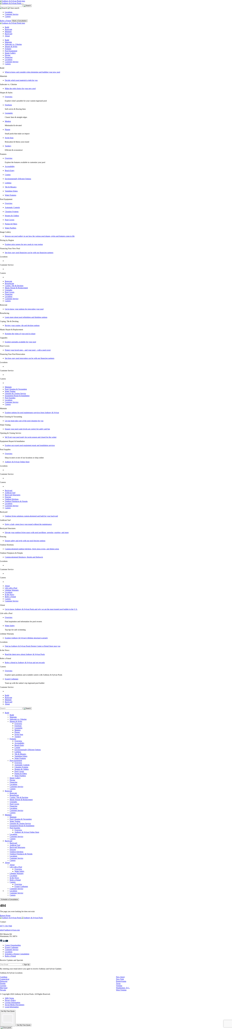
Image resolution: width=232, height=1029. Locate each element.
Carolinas (3, 977)
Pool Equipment (11, 51)
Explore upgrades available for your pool (20, 342)
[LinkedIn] (4, 941)
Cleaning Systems (11, 212)
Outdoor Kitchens (11, 499)
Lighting (8, 183)
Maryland (3, 988)
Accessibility (10, 166)
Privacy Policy (10, 1000)
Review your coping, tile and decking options (22, 325)
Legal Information (12, 1007)
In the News (9, 594)
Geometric (9, 113)
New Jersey (120, 977)
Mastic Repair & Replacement (16, 288)
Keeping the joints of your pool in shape (20, 334)
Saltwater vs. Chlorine (13, 44)
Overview (8, 97)
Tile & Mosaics (10, 187)
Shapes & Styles (11, 46)
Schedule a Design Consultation (17, 954)
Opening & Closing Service (15, 393)
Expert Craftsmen (11, 679)
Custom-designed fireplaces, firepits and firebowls (24, 557)
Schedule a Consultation (9, 899)
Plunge (7, 129)
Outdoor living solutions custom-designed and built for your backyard (31, 516)
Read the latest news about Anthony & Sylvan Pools (25, 654)
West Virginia (121, 990)
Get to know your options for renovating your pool (24, 309)
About (7, 36)
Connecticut (4, 979)
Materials (8, 42)
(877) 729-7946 (6, 926)
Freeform (8, 105)
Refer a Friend (5, 21)
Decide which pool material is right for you (21, 80)
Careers (8, 16)
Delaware (3, 981)
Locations (8, 12)
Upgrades (8, 290)
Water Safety (10, 626)
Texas (118, 983)
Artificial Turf (10, 493)
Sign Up (26, 964)
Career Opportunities (13, 945)
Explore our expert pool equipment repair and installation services (30, 445)
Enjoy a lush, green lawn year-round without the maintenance (28, 524)
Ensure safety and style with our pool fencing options (25, 541)
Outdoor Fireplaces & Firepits (16, 501)
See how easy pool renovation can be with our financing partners (29, 358)
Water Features (10, 195)
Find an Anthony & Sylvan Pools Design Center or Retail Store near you (32, 646)
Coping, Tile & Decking (14, 286)
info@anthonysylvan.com (10, 930)
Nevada (3, 990)
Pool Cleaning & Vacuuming (16, 389)
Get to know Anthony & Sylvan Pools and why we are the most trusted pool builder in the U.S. (41, 609)
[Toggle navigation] (23, 3)
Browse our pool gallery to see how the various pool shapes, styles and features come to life (40, 236)
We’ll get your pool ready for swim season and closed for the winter (30, 437)
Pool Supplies (10, 398)
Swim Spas (9, 138)
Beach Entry (9, 171)
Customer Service (11, 14)
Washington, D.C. (123, 988)
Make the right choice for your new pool (20, 88)
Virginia (119, 986)
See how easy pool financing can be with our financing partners (29, 253)
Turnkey (8, 146)
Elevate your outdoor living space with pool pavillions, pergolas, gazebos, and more (37, 532)
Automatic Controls (12, 207)
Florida (2, 983)
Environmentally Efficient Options (18, 179)
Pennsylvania (121, 981)
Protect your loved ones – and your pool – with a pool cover (28, 350)
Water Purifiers (10, 228)
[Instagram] (1, 941)
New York (120, 979)
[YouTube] (6, 941)
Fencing (8, 497)
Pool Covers (9, 220)
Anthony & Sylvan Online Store (17, 462)
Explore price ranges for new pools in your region (24, 244)
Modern (8, 121)
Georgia (3, 986)
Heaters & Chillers (12, 216)
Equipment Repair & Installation (17, 396)
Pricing (7, 55)
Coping (8, 175)
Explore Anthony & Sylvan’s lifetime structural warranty (26, 638)
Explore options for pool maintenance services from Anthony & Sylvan (32, 413)
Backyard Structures (12, 495)
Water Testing (10, 391)
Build (7, 27)
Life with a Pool (11, 588)
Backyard (8, 34)
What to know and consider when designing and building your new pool (32, 72)
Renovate (8, 29)
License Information (12, 1002)
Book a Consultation (19, 21)
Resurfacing (9, 283)
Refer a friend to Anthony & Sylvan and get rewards (25, 663)
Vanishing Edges (11, 191)
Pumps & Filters (11, 224)
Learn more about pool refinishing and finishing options (26, 317)
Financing (8, 57)
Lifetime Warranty (12, 590)
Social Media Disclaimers (14, 1005)
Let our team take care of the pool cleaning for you (24, 421)
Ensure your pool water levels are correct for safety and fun (27, 429)
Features (8, 49)
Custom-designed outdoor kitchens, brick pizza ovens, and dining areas (32, 549)
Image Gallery (10, 53)
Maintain (8, 32)
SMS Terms (9, 998)
